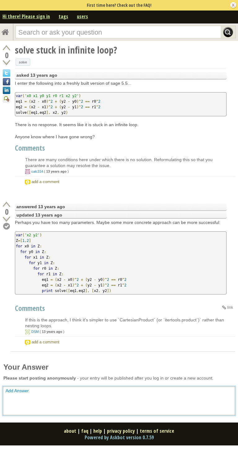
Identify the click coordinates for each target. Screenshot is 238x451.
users (82, 16)
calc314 (37, 171)
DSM (35, 331)
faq (84, 430)
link (230, 307)
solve (23, 62)
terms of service (157, 430)
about (70, 430)
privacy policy (121, 430)
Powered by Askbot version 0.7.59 (119, 437)
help (97, 430)
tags (63, 16)
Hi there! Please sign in (26, 16)
